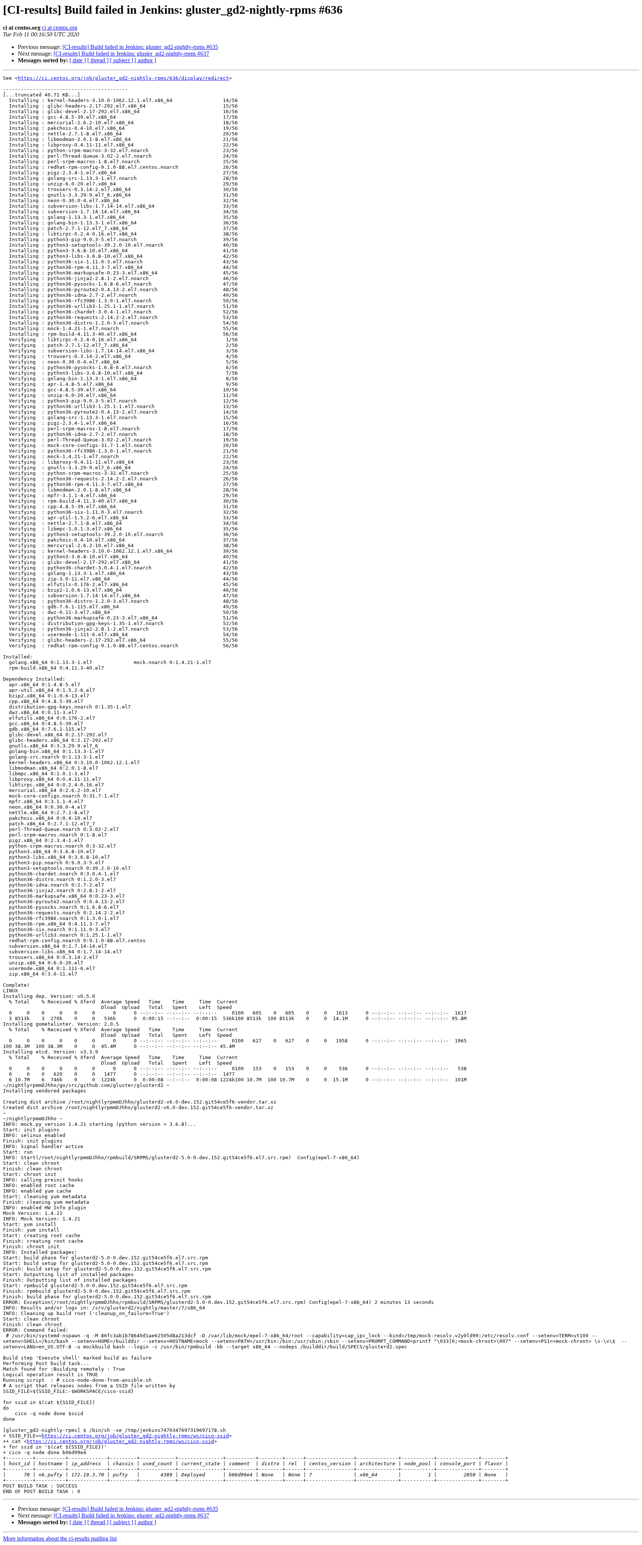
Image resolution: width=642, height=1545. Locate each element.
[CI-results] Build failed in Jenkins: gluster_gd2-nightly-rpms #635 (140, 47)
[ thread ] (97, 60)
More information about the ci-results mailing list (60, 1538)
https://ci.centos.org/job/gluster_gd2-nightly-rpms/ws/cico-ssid (135, 1436)
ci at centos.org (59, 27)
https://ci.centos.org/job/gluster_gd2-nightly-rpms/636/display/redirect (123, 78)
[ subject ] (121, 60)
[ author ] (145, 60)
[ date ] (77, 60)
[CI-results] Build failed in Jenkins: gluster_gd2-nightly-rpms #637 (131, 53)
